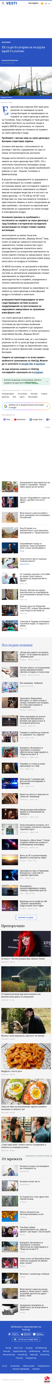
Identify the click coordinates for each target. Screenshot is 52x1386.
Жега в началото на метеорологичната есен (31, 1213)
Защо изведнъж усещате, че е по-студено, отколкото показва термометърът (35, 827)
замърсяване (8, 394)
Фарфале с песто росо (11, 1071)
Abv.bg (8, 1348)
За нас (4, 1366)
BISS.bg (46, 1351)
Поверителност (44, 1366)
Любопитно (24, 757)
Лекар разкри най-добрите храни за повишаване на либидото (33, 811)
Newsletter (21, 420)
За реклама (15, 1366)
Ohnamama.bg (9, 1355)
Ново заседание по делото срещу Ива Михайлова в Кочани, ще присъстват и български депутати (32, 719)
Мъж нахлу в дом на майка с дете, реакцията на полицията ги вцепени (35, 515)
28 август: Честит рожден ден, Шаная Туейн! (23, 958)
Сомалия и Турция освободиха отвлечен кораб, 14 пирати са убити (35, 623)
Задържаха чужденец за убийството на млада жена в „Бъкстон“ (34, 1307)
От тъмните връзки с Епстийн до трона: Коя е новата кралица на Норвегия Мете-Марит (35, 577)
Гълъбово (23, 394)
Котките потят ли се (30, 1181)
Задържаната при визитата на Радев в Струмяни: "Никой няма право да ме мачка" (35, 484)
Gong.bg (29, 1348)
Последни (33, 3)
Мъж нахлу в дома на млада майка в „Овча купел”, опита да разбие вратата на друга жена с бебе (34, 1292)
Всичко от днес (26, 917)
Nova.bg (6, 1351)
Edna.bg (19, 1358)
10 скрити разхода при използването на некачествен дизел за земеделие (21, 995)
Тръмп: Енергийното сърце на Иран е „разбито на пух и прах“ (35, 499)
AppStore (40, 364)
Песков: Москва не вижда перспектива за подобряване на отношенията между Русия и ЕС (34, 593)
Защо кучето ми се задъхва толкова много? (33, 560)
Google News (38, 420)
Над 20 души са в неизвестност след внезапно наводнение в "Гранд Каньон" (34, 530)
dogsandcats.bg (24, 564)
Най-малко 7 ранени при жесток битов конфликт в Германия (32, 781)
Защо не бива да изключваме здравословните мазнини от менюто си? (24, 1108)
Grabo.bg (33, 1355)
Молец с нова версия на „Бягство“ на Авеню (22, 1035)
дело (23, 397)
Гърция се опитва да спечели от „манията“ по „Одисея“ (34, 733)
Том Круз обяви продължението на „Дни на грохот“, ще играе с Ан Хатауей (35, 1229)
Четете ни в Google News (28, 1339)
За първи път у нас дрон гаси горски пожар (34, 1197)
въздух (35, 394)
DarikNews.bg (41, 1348)
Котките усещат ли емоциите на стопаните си (34, 1167)
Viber (8, 420)
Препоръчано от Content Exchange (37, 1156)
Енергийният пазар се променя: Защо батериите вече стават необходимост (33, 545)
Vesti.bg (11, 3)
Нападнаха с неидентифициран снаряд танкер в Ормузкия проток (33, 888)
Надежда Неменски (10, 60)
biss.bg (22, 551)
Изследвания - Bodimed (31, 683)
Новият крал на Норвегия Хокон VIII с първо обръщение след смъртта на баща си (35, 608)
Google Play (27, 364)
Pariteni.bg (44, 1355)
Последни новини (17, 645)
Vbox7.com (18, 1348)
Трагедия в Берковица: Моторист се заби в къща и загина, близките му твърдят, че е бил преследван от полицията (34, 702)
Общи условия (28, 1366)
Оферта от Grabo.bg (26, 686)
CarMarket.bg (34, 1351)
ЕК (15, 397)
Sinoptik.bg (22, 1355)
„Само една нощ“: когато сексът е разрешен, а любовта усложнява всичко (23, 1146)
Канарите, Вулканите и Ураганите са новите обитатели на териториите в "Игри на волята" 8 (34, 751)
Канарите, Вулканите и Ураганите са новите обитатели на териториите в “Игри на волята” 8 (34, 1245)
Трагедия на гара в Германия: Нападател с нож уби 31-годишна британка (34, 872)
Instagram (38, 372)
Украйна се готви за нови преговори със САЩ (32, 764)
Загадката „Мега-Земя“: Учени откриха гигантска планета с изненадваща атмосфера (35, 842)
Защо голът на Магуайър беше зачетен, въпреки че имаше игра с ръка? (35, 1260)
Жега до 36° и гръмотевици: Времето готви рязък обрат (33, 856)
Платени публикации (21, 1369)
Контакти (36, 1369)
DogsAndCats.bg (19, 1351)
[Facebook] (26, 1372)
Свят (21, 737)
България (6, 42)
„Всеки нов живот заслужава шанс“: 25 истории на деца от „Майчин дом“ (34, 654)
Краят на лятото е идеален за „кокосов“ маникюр (34, 795)
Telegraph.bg (31, 1358)
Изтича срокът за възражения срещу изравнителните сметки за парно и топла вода (35, 669)
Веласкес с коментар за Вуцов (34, 1274)
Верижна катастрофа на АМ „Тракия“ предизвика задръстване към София (33, 903)
